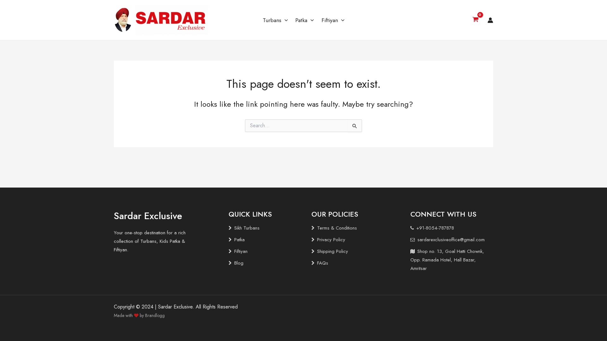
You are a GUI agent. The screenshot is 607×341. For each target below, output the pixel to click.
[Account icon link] (490, 20)
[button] (284, 20)
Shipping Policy (332, 251)
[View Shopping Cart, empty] (475, 20)
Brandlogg (155, 315)
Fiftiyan (330, 20)
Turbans (272, 20)
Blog (238, 263)
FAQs (322, 263)
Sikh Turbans (247, 227)
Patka (301, 20)
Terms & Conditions (337, 227)
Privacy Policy (331, 239)
